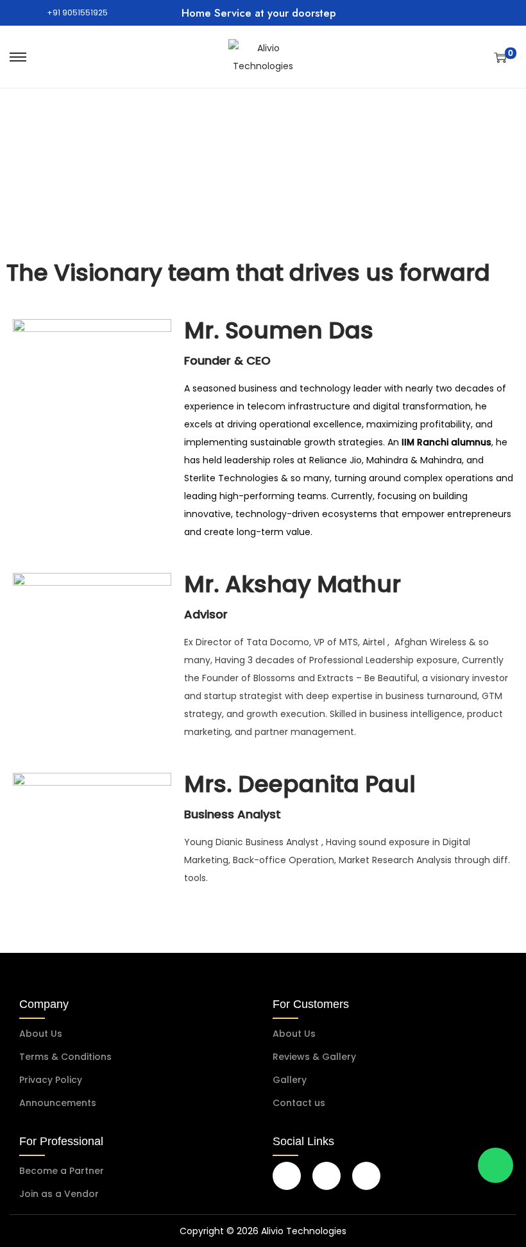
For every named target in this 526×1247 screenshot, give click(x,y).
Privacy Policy (50, 1079)
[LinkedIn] (366, 1176)
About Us (40, 1033)
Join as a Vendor (59, 1193)
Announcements (57, 1102)
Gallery (290, 1079)
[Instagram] (326, 1176)
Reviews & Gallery (314, 1056)
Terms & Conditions (65, 1056)
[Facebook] (287, 1176)
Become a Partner (61, 1170)
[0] (500, 57)
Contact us (299, 1102)
